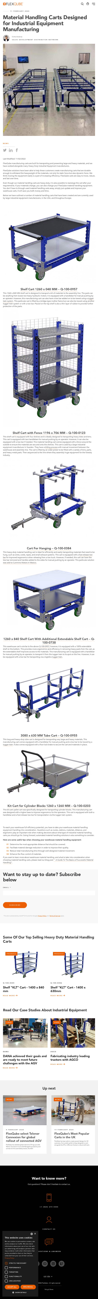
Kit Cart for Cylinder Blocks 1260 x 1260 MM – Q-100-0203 (49, 806)
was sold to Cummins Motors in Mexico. (20, 562)
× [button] (35, 1234)
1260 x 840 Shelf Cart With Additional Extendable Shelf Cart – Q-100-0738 (49, 641)
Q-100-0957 (44, 646)
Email (6, 887)
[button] (82, 4)
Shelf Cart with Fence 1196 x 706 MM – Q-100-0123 (49, 433)
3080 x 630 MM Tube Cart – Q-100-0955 (49, 736)
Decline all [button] (28, 1287)
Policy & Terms (49, 1289)
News (6, 143)
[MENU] (92, 4)
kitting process (51, 447)
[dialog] (20, 1264)
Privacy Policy (42, 916)
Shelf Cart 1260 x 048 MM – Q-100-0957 (49, 289)
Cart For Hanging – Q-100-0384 (49, 548)
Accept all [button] (12, 1287)
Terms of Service (55, 916)
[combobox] (31, 1234)
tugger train (57, 657)
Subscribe (14, 905)
